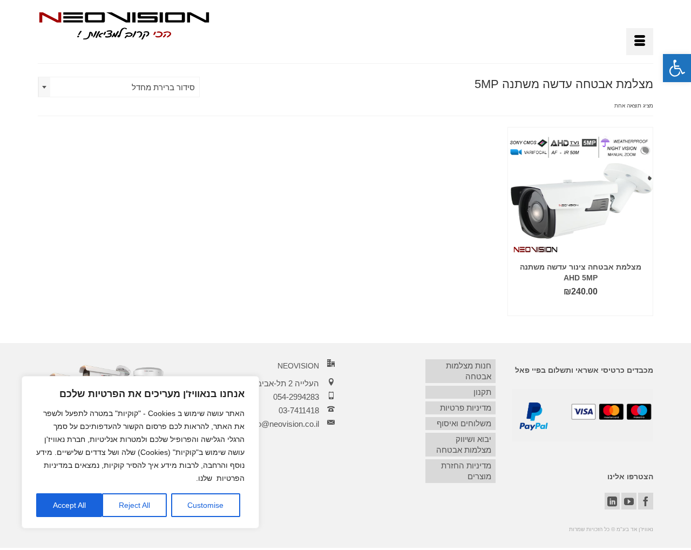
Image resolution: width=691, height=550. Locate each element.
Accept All (69, 505)
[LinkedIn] (612, 501)
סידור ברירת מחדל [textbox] (163, 87)
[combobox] (119, 87)
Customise (205, 505)
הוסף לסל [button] (580, 307)
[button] (677, 68)
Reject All (134, 505)
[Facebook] (645, 501)
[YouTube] (628, 501)
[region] (140, 452)
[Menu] (639, 41)
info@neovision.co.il (284, 423)
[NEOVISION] (124, 25)
